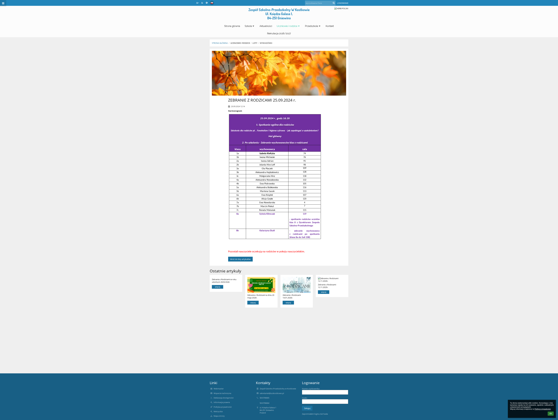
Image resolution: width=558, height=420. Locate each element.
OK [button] (550, 414)
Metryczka (218, 411)
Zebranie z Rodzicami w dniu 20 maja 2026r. (260, 296)
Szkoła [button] (248, 26)
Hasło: (304, 398)
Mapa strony (219, 416)
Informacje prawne (222, 402)
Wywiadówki (266, 43)
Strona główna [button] (232, 26)
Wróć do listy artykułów (240, 259)
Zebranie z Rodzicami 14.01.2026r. (292, 296)
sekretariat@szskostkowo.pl (272, 393)
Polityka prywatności (223, 407)
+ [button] (198, 2)
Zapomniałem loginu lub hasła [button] (315, 414)
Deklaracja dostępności (224, 397)
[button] (206, 3)
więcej (217, 286)
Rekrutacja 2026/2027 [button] (279, 33)
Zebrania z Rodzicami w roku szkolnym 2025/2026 (224, 280)
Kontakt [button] (330, 26)
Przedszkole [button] (311, 26)
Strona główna (220, 43)
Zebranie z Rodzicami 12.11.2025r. (327, 285)
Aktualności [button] (266, 26)
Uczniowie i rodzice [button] (287, 26)
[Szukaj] (333, 3)
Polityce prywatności (543, 409)
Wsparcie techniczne (222, 393)
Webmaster (219, 388)
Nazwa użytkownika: (311, 388)
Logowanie (342, 3)
